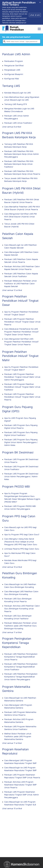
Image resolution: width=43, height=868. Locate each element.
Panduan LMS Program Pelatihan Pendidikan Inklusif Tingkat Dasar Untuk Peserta (22, 322)
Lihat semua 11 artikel (12, 632)
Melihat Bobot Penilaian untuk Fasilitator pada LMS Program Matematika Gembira (17, 736)
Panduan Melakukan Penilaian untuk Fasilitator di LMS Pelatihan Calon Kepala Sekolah (20, 283)
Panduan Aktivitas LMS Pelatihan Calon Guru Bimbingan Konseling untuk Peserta (22, 608)
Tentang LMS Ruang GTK (15, 104)
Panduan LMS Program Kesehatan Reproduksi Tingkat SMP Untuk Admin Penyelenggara (21, 795)
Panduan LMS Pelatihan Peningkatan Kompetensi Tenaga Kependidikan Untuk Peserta (20, 657)
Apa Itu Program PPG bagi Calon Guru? (21, 534)
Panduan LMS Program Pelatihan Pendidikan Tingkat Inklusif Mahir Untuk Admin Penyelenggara (22, 377)
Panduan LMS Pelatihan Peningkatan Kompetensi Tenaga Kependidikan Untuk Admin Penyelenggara (20, 677)
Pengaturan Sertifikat (14, 65)
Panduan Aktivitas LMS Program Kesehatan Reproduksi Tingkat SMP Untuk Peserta (20, 785)
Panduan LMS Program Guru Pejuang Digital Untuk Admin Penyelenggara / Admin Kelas (21, 442)
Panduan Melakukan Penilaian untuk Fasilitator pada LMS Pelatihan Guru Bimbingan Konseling (20, 626)
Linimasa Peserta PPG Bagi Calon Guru (21, 549)
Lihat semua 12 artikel (12, 290)
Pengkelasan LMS (12, 70)
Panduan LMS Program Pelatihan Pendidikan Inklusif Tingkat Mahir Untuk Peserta (22, 397)
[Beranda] (13, 29)
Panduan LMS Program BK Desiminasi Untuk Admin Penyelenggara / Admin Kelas (21, 476)
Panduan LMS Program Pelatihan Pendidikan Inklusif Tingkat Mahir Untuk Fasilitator (22, 387)
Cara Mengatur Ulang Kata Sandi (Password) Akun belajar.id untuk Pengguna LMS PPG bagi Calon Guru (20, 542)
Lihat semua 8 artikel (11, 127)
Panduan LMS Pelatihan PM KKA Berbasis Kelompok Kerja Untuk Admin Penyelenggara (21, 154)
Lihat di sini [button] (35, 15)
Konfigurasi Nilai (11, 79)
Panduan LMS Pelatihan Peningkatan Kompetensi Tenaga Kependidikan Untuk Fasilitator (20, 667)
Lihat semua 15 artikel (12, 808)
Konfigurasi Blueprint (13, 74)
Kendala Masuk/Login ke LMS (17, 93)
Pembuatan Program (13, 61)
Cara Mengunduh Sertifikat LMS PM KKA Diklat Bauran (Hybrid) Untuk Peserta (20, 217)
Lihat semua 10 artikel (12, 567)
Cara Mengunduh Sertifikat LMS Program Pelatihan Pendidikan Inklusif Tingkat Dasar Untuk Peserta (21, 342)
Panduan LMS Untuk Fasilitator (18, 123)
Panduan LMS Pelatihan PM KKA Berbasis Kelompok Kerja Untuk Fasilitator (18, 164)
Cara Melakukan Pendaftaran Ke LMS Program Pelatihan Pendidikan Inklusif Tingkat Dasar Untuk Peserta (21, 332)
